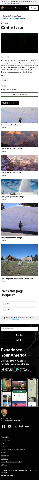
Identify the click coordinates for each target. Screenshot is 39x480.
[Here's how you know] (19, 2)
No (8, 310)
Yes (8, 304)
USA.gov (4, 465)
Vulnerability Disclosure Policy (11, 462)
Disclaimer (4, 459)
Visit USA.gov (7, 475)
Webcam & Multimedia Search (13, 18)
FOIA (2, 443)
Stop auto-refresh (20, 94)
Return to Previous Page (12, 16)
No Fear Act (5, 456)
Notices (3, 446)
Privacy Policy (6, 440)
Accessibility (5, 437)
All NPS (19, 340)
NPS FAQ (4, 452)
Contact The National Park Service (13, 449)
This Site (19, 335)
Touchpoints (15, 319)
